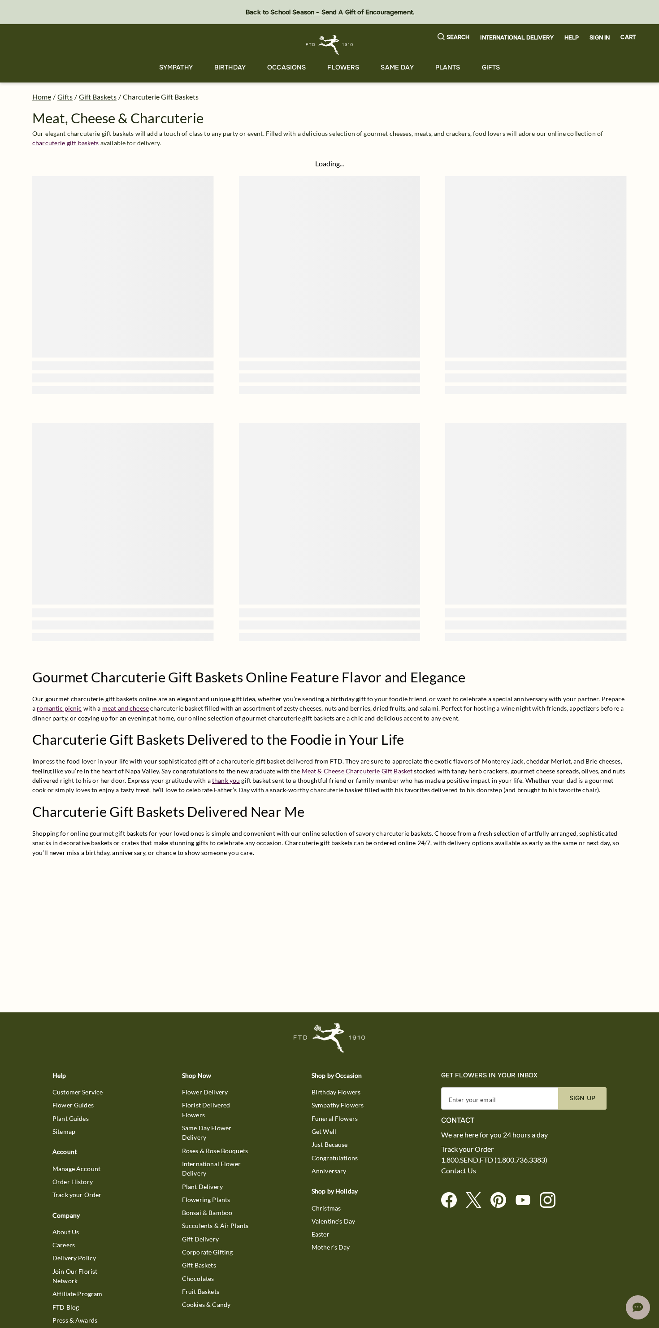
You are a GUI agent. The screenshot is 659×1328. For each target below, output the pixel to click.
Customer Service (77, 1092)
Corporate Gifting (207, 1252)
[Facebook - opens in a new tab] (452, 1200)
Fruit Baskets (200, 1291)
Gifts (491, 67)
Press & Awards (74, 1320)
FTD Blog (65, 1307)
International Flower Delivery (211, 1168)
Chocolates (198, 1278)
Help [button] (571, 37)
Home (41, 96)
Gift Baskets (98, 96)
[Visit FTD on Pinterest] (501, 1200)
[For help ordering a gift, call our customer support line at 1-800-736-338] (329, 44)
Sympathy (176, 67)
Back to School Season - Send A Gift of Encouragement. (330, 12)
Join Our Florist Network (74, 1276)
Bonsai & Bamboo (207, 1212)
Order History (72, 1181)
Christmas (326, 1208)
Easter (321, 1234)
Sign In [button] (600, 37)
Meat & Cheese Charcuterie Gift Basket (357, 771)
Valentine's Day (333, 1221)
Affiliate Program (77, 1294)
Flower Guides (73, 1105)
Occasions (286, 67)
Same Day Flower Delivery (206, 1132)
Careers (63, 1245)
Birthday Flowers (336, 1092)
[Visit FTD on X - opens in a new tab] (477, 1200)
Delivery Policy (74, 1258)
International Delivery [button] (516, 37)
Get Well (324, 1131)
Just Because (330, 1144)
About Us (65, 1232)
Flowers (343, 67)
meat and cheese (125, 708)
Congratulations (335, 1158)
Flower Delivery (205, 1092)
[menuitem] (176, 67)
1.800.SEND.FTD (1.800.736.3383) (494, 1159)
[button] (454, 37)
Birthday (230, 67)
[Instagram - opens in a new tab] (551, 1200)
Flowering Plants (206, 1199)
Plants (447, 67)
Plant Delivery (202, 1186)
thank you (226, 780)
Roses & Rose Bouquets (215, 1150)
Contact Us (458, 1170)
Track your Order (76, 1194)
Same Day (397, 67)
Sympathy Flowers (338, 1105)
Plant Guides (70, 1118)
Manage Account (76, 1168)
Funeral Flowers (335, 1118)
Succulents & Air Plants (215, 1225)
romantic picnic (59, 708)
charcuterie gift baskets (65, 143)
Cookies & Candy (206, 1304)
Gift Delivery (200, 1239)
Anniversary (329, 1171)
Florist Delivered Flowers (206, 1109)
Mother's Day (331, 1247)
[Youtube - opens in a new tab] (526, 1200)
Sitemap (63, 1131)
